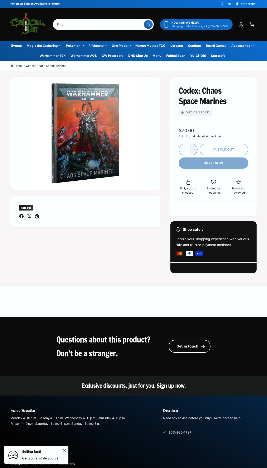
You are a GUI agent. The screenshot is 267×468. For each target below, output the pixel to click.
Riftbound (96, 46)
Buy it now (213, 163)
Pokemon (73, 46)
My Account (249, 3)
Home (19, 65)
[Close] (64, 450)
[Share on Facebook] (21, 216)
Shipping (184, 136)
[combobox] (103, 24)
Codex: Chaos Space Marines (46, 65)
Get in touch (187, 346)
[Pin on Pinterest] (37, 216)
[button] (252, 24)
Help (228, 3)
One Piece (119, 46)
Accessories (240, 46)
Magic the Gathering (42, 46)
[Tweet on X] (29, 216)
